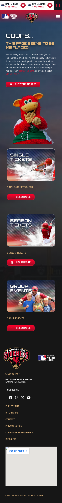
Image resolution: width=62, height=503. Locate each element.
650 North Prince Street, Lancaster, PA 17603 (19, 380)
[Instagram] (16, 397)
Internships (12, 412)
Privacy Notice (14, 425)
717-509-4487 (12, 74)
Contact (10, 419)
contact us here (26, 70)
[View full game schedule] (58, 5)
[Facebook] (10, 397)
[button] (57, 16)
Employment (12, 406)
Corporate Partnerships (19, 432)
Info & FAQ (11, 439)
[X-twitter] (22, 397)
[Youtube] (28, 397)
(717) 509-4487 (12, 373)
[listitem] (13, 5)
